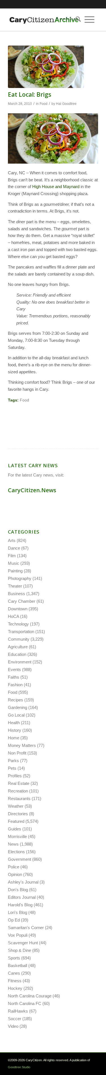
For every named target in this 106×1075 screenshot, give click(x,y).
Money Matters (22, 745)
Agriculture (18, 646)
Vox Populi (17, 935)
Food (43, 104)
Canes (14, 973)
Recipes (15, 699)
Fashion (15, 684)
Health (14, 722)
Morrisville (17, 836)
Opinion (15, 874)
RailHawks (18, 1011)
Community (18, 639)
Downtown (17, 608)
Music (13, 563)
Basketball (17, 965)
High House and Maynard (55, 186)
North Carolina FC (24, 1003)
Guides (14, 828)
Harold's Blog (20, 904)
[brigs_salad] (46, 67)
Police (13, 866)
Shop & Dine (19, 950)
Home (13, 737)
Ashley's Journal (23, 882)
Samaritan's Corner (26, 927)
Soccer (14, 1018)
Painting (15, 570)
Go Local (16, 715)
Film (12, 555)
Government (19, 859)
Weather (15, 806)
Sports (14, 958)
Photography (19, 578)
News (13, 844)
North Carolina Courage (29, 995)
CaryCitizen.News (32, 490)
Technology (18, 624)
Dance (14, 548)
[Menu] (89, 19)
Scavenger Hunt (23, 942)
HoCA (13, 616)
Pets (12, 768)
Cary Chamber (21, 601)
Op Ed (14, 920)
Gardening (17, 707)
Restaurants (19, 798)
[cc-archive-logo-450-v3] (44, 19)
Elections (16, 851)
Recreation (18, 791)
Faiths (13, 677)
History (14, 730)
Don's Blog (18, 889)
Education (17, 654)
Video (13, 1026)
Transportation (21, 631)
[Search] (76, 19)
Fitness (14, 980)
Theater (15, 586)
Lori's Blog (17, 912)
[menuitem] (76, 19)
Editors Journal (22, 897)
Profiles (15, 775)
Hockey (15, 988)
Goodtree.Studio (19, 1067)
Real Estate (18, 783)
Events (14, 669)
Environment (19, 662)
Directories (18, 813)
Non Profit (17, 753)
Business (16, 593)
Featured (16, 821)
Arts (12, 540)
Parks (13, 760)
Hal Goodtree (66, 104)
